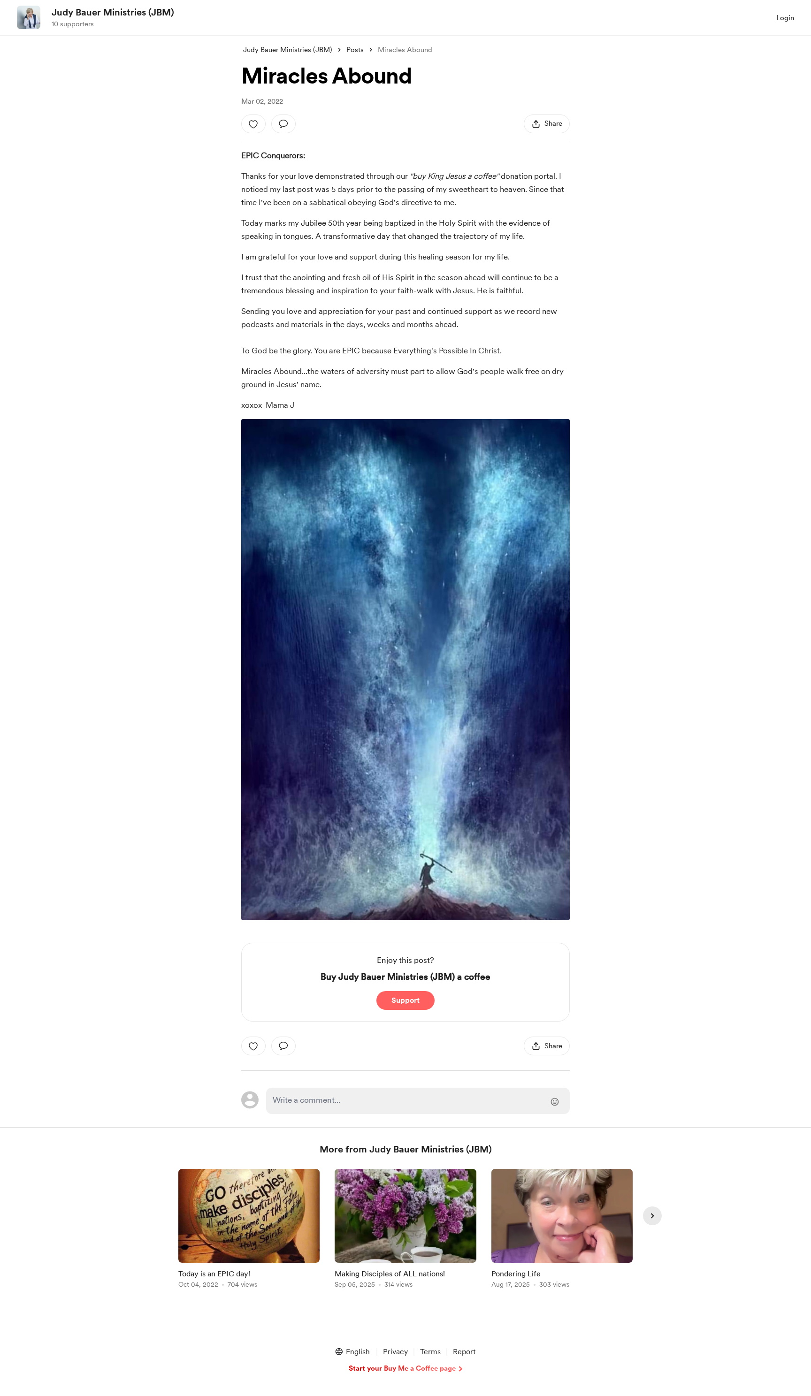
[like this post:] (253, 123)
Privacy (395, 1351)
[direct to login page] (418, 1101)
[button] (352, 1352)
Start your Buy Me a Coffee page (402, 1368)
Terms (430, 1351)
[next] (652, 1215)
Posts (355, 50)
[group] (249, 1230)
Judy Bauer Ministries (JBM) (113, 12)
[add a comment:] (283, 123)
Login (785, 18)
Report (464, 1351)
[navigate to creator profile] (28, 17)
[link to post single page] (249, 1230)
